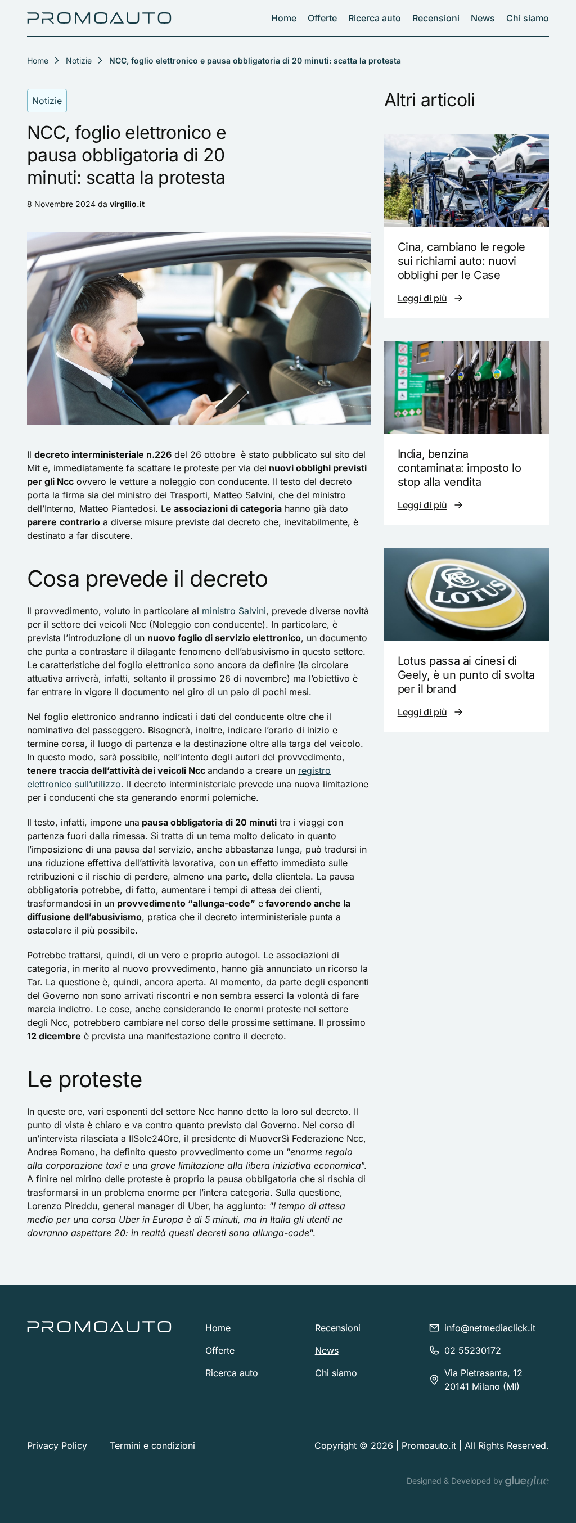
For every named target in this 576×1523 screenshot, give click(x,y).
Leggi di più (422, 298)
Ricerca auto (374, 18)
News (483, 18)
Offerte (322, 18)
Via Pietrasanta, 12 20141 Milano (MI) (483, 1379)
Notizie (79, 60)
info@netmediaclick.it (490, 1327)
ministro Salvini (234, 610)
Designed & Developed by (456, 1480)
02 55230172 (472, 1350)
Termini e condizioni (152, 1445)
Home (283, 18)
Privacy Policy (57, 1445)
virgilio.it (127, 204)
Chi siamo (527, 18)
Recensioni (436, 18)
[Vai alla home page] (99, 18)
